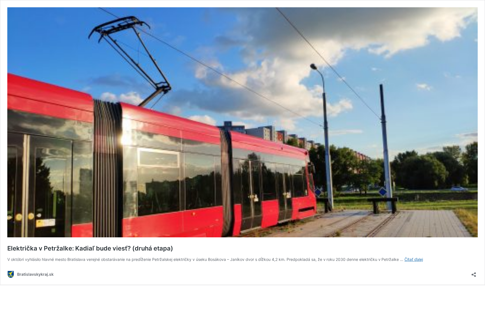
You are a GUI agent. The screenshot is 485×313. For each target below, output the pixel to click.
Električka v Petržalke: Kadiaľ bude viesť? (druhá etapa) (90, 248)
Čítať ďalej (413, 259)
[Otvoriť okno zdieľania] (474, 272)
